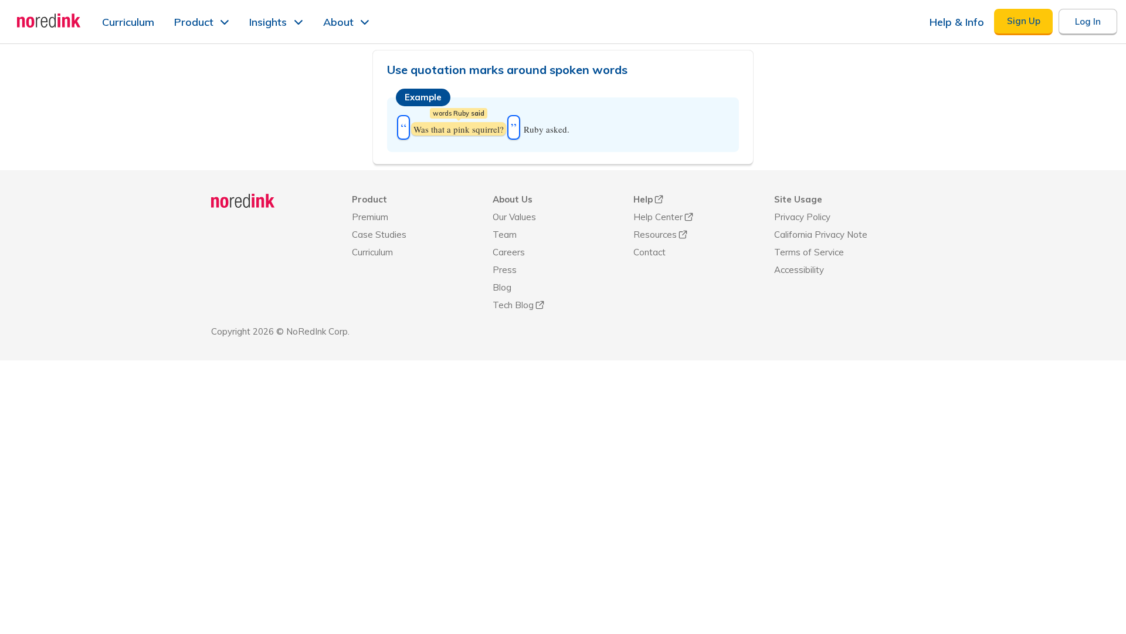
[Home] (243, 201)
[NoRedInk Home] (49, 20)
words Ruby (458, 113)
